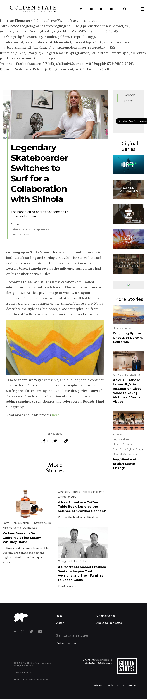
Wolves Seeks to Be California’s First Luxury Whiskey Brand (22, 538)
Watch (60, 623)
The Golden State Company (98, 663)
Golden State (89, 659)
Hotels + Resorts (122, 444)
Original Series (105, 615)
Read (59, 615)
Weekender (130, 454)
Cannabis (63, 491)
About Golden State (109, 623)
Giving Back (65, 561)
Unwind (117, 454)
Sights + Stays (134, 449)
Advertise (114, 685)
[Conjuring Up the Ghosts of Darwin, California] (128, 314)
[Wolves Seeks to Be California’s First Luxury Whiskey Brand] (28, 503)
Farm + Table (11, 523)
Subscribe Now (67, 643)
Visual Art (135, 374)
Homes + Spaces (81, 491)
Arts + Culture (120, 374)
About (98, 685)
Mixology (8, 527)
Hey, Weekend (121, 439)
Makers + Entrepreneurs (35, 229)
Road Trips (119, 449)
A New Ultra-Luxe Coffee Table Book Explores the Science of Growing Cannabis (82, 506)
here (55, 415)
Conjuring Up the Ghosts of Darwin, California (128, 338)
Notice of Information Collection (31, 679)
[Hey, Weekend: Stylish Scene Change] (128, 420)
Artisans (15, 229)
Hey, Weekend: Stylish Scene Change (125, 464)
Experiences (120, 434)
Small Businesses (20, 233)
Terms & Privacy (23, 672)
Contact (132, 685)
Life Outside (81, 561)
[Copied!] (66, 441)
